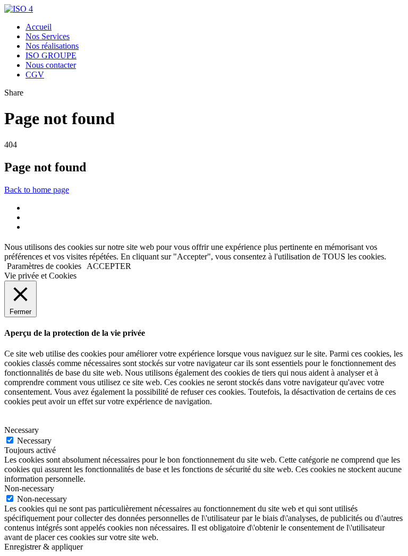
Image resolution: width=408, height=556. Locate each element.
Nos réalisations (52, 45)
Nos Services (48, 36)
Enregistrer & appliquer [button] (43, 546)
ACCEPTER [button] (109, 266)
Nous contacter (51, 65)
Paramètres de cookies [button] (44, 266)
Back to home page (36, 189)
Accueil (39, 26)
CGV (35, 74)
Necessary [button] (21, 430)
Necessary (34, 440)
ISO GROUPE (51, 55)
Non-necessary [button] (29, 488)
